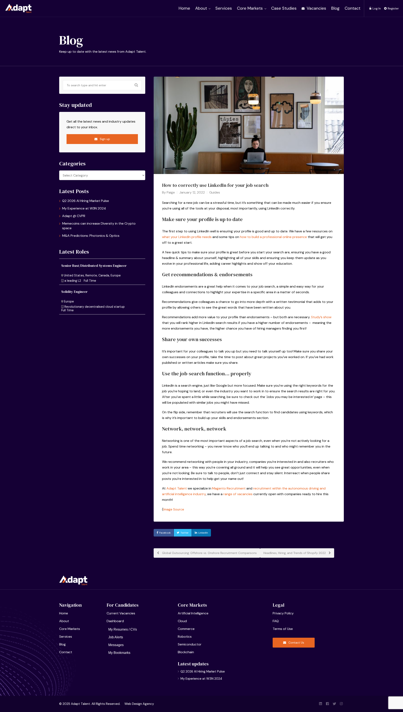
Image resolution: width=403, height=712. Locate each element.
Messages (116, 645)
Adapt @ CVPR (73, 216)
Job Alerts (115, 637)
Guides (214, 192)
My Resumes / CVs (122, 629)
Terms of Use (283, 629)
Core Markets (250, 8)
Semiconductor (190, 644)
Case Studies (284, 8)
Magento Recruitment (229, 488)
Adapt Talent (176, 488)
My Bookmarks (119, 652)
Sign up (104, 139)
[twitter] (334, 704)
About (201, 8)
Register (393, 8)
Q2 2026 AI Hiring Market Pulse (85, 201)
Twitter (185, 532)
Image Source (173, 509)
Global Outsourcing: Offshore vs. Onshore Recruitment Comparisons (209, 553)
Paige (171, 192)
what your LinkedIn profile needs (187, 237)
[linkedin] (320, 704)
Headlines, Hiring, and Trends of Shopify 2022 (295, 553)
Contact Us (296, 642)
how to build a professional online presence (273, 237)
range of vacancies (238, 494)
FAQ (276, 621)
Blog (335, 8)
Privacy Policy (283, 613)
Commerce (186, 629)
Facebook (165, 532)
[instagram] (341, 704)
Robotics (185, 636)
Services (223, 8)
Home (184, 8)
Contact (352, 8)
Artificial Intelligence (193, 613)
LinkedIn (203, 532)
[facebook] (327, 704)
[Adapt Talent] (18, 8)
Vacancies (316, 8)
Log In (376, 8)
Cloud (182, 621)
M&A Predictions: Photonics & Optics (90, 235)
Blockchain (186, 652)
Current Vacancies (121, 613)
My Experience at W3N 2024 (84, 208)
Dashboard (115, 621)
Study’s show (321, 317)
